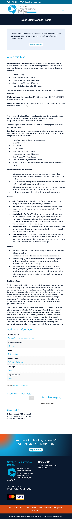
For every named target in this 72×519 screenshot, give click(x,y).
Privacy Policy (57, 508)
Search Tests (18, 508)
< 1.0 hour (11, 346)
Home (9, 508)
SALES (22, 106)
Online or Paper (13, 354)
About (27, 508)
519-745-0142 (13, 2)
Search (31, 398)
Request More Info (36, 44)
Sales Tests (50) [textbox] (51, 404)
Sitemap (35, 511)
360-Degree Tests (17, 385)
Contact (33, 508)
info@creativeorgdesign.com (48, 465)
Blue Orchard (58, 516)
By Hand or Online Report (16, 362)
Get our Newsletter (45, 508)
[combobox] (51, 402)
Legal (10, 378)
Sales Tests (26, 385)
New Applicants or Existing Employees (21, 338)
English (10, 370)
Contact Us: (44, 462)
